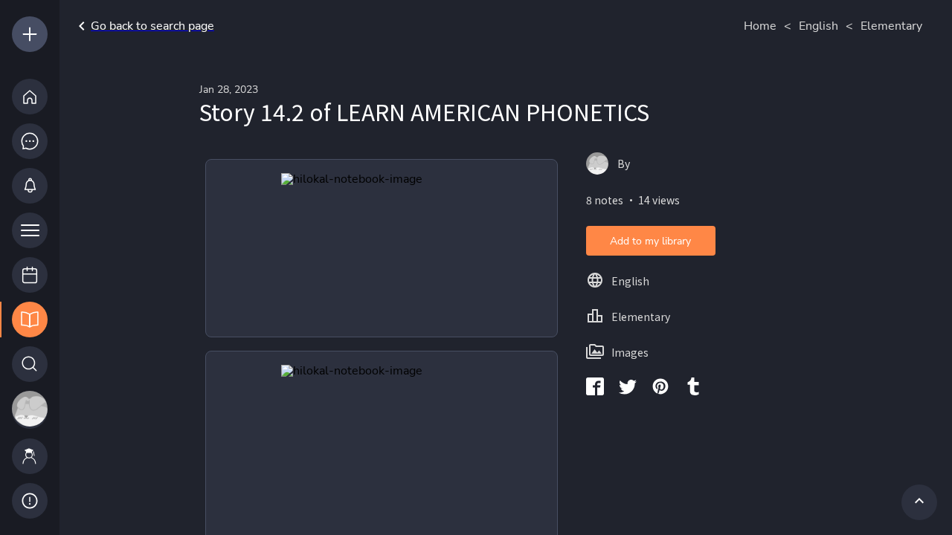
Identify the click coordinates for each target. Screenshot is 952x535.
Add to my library (650, 241)
